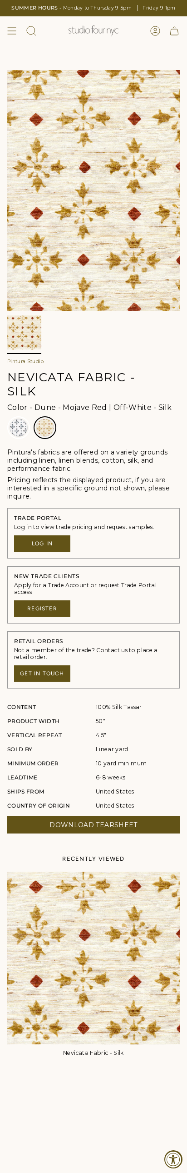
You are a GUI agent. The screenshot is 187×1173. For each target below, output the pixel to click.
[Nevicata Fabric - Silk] (93, 958)
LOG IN (42, 543)
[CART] (174, 30)
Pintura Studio (25, 361)
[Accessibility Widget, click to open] (173, 1159)
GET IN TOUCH (42, 673)
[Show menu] (12, 30)
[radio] (18, 427)
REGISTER (42, 608)
